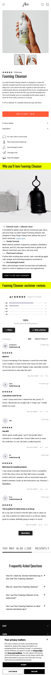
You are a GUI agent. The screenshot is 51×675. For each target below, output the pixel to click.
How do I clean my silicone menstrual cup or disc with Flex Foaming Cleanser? (24, 577)
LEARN (4, 634)
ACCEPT (24, 665)
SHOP (4, 626)
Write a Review (41, 330)
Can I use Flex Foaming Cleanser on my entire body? (22, 596)
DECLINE (34, 671)
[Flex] (25, 4)
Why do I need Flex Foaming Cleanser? (22, 587)
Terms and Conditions (14, 653)
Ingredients (6, 129)
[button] (42, 4)
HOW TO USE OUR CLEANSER (16, 276)
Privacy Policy (38, 651)
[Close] (47, 639)
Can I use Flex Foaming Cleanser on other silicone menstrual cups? (23, 607)
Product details (7, 123)
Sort (30, 339)
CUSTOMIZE (13, 671)
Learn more (20, 238)
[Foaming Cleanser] (19, 59)
